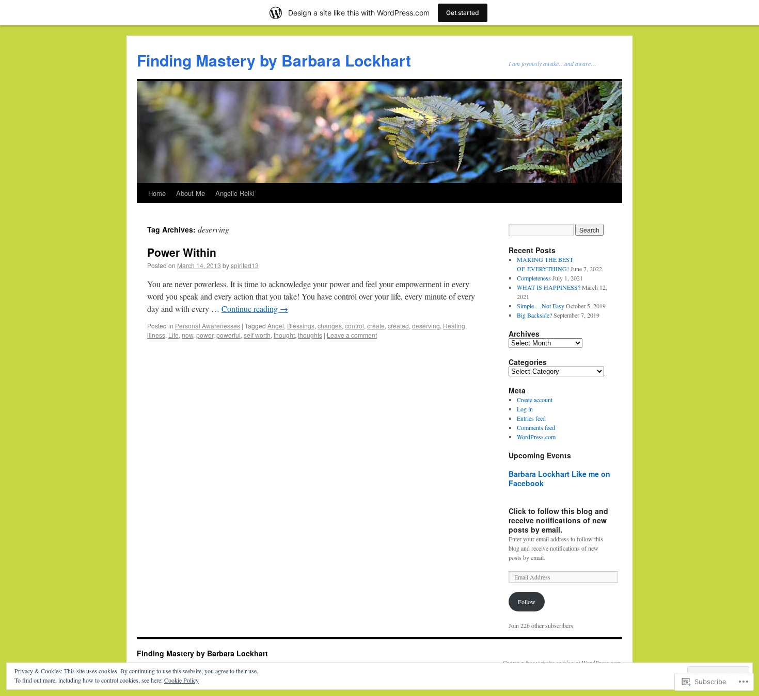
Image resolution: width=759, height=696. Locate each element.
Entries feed (531, 418)
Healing (454, 325)
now (187, 334)
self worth (257, 334)
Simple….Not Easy (540, 306)
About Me (190, 193)
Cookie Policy (181, 680)
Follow (526, 602)
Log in (525, 409)
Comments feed (536, 427)
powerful (228, 334)
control (354, 325)
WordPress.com (536, 437)
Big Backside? (534, 315)
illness (156, 334)
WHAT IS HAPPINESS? (548, 287)
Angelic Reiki (235, 193)
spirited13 (245, 265)
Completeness (534, 278)
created (398, 325)
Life (173, 334)
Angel (275, 325)
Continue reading (255, 308)
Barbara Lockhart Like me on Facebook (559, 478)
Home (157, 193)
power (204, 334)
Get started (462, 12)
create (376, 325)
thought (284, 334)
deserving (426, 325)
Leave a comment (352, 334)
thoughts (310, 334)
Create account (534, 399)
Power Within (181, 252)
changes (330, 325)
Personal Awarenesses (207, 325)
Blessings (300, 325)
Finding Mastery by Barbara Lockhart (274, 60)
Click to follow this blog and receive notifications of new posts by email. (558, 520)
